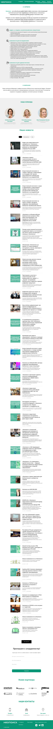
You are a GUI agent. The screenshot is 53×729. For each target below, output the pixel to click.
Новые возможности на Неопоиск (31, 616)
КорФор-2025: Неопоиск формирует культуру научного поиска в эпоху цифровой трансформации (32, 571)
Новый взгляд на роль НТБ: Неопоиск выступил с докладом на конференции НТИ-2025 (32, 547)
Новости (43, 1)
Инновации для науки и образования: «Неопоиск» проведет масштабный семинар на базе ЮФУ (32, 337)
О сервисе (21, 1)
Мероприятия (26, 137)
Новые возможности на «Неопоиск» (32, 558)
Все (20, 137)
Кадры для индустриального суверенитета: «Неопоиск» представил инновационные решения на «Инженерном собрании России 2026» (30, 145)
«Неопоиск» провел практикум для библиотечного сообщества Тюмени (32, 478)
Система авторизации (29, 1)
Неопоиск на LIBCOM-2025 (29, 489)
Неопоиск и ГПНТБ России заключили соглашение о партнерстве (29, 584)
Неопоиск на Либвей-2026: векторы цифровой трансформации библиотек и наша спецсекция (32, 364)
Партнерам (38, 1)
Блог (32, 137)
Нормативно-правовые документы (44, 2)
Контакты (49, 1)
